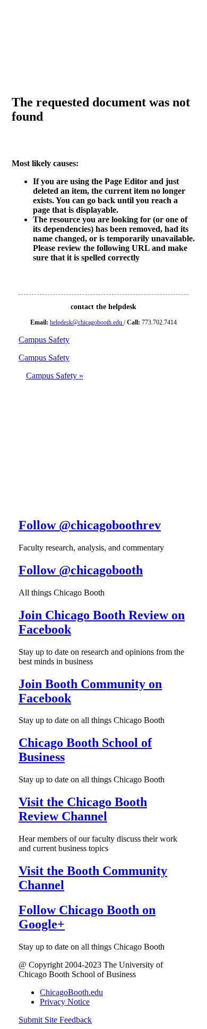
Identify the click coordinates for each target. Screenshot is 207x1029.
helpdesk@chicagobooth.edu (87, 322)
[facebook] (27, 426)
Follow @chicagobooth (81, 570)
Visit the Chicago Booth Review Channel (83, 809)
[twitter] (27, 400)
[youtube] (27, 477)
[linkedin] (27, 451)
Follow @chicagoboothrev (90, 525)
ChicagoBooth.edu (71, 992)
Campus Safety (54, 375)
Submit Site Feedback (55, 1019)
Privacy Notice (65, 1001)
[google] (27, 502)
